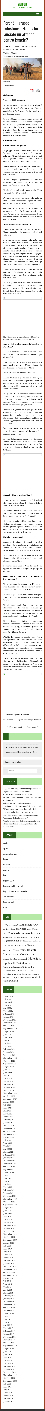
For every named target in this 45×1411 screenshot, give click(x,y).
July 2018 (7, 1281)
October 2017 (9, 1307)
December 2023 (9, 1090)
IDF (19, 954)
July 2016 (7, 1351)
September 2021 (10, 1169)
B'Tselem (35, 929)
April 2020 (7, 1219)
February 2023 (9, 1119)
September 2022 (10, 1134)
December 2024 (9, 1055)
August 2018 (8, 1278)
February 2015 (9, 1398)
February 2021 (9, 1190)
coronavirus (7, 937)
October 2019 (9, 1237)
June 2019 (7, 1249)
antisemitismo (9, 929)
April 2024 (7, 1078)
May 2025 (7, 1040)
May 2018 (7, 1287)
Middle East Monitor (19, 963)
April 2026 (7, 1008)
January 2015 (8, 1401)
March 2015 (8, 1395)
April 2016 (7, 1360)
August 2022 (8, 1137)
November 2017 (10, 1304)
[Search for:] (22, 770)
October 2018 (9, 1272)
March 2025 (8, 1046)
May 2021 (7, 1181)
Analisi (5, 843)
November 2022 (10, 1128)
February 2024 (9, 1084)
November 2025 (10, 1022)
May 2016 (7, 1357)
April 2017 (7, 1325)
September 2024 (10, 1063)
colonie (36, 933)
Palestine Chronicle (31, 971)
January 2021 (8, 1193)
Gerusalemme (19, 950)
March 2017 (8, 1328)
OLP (22, 971)
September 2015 (10, 1381)
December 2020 (9, 1196)
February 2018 (9, 1295)
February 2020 (9, 1225)
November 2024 (10, 1058)
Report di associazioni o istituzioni (15, 891)
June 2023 (7, 1108)
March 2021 (8, 1187)
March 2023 (8, 1116)
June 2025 (7, 1037)
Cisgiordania (16, 933)
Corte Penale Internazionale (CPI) (23, 937)
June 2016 (7, 1354)
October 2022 (9, 1131)
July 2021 (7, 1175)
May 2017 (7, 1322)
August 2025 (8, 1031)
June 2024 (7, 1072)
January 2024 (8, 1087)
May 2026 (7, 1005)
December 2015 (9, 1372)
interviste (6, 870)
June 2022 (7, 1143)
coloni (28, 933)
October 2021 (9, 1166)
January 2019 (8, 1263)
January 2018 (8, 1298)
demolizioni (18, 940)
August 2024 (8, 1066)
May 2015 (7, 1389)
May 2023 (7, 1111)
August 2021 (8, 1172)
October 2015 (9, 1378)
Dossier (6, 859)
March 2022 (8, 1152)
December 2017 (9, 1301)
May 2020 (7, 1216)
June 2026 (7, 1002)
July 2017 (7, 1316)
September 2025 (10, 1028)
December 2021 (9, 1160)
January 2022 (8, 1157)
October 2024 (9, 1061)
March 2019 (8, 1257)
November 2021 (10, 1163)
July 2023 (7, 1105)
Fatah (24, 946)
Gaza (30, 945)
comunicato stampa (10, 854)
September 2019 (10, 1240)
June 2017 (7, 1319)
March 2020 (8, 1222)
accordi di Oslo (15, 925)
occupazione (9, 970)
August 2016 (8, 1348)
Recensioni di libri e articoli (13, 886)
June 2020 (7, 1213)
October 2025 (9, 1025)
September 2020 (10, 1204)
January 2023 (8, 1122)
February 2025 (9, 1049)
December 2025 (9, 1020)
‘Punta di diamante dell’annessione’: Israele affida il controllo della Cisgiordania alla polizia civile (21, 824)
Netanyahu (28, 967)
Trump (13, 977)
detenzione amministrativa (33, 941)
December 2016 (9, 1337)
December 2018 (9, 1266)
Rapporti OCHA (8, 880)
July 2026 (7, 999)
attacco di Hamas (29, 46)
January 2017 (8, 1334)
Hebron (14, 955)
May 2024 (7, 1075)
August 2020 (8, 1207)
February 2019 (9, 1260)
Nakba (19, 967)
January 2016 (8, 1369)
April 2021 (7, 1184)
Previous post (15, 727)
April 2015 (7, 1392)
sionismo (26, 974)
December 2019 (9, 1231)
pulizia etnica (9, 974)
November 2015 (10, 1375)
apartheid (21, 928)
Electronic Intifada (12, 945)
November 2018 (10, 1269)
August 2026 (8, 996)
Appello (5, 848)
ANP (35, 924)
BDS (5, 933)
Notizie (5, 875)
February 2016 (9, 1366)
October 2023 (9, 1096)
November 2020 (10, 1199)
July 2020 (7, 1210)
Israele (24, 954)
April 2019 (7, 1254)
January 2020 (8, 1228)
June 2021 (7, 1178)
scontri (20, 974)
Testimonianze (8, 896)
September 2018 (10, 1275)
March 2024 (8, 1081)
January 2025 (8, 1052)
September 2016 (10, 1345)
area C (29, 929)
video (5, 907)
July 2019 (7, 1246)
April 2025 (7, 1043)
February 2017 (9, 1331)
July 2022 (7, 1140)
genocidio (6, 950)
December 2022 (9, 1125)
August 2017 (8, 1313)
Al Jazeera (16, 46)
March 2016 (8, 1363)
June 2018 (7, 1284)
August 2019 (8, 1243)
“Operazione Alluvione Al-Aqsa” (16, 56)
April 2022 (7, 1149)
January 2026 (8, 1017)
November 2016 (10, 1339)
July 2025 (7, 1034)
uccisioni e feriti (9, 53)
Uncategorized (8, 902)
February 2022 (9, 1155)
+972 (5, 924)
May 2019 (7, 1251)
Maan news (23, 959)
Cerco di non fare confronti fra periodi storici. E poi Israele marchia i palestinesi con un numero (22, 797)
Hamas (6, 50)
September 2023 (10, 1099)
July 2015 (7, 1384)
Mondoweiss (9, 967)
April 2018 (7, 1290)
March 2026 (8, 1011)
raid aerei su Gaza (17, 50)
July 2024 (7, 1069)
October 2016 (9, 1342)
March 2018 (8, 1293)
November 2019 (10, 1234)
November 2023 (10, 1093)
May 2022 (7, 1146)
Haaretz (31, 950)
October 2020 (9, 1201)
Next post (31, 727)
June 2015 (7, 1387)
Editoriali (6, 864)
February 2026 (9, 1014)
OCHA (18, 970)
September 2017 (10, 1310)
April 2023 (7, 1114)
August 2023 (8, 1102)
